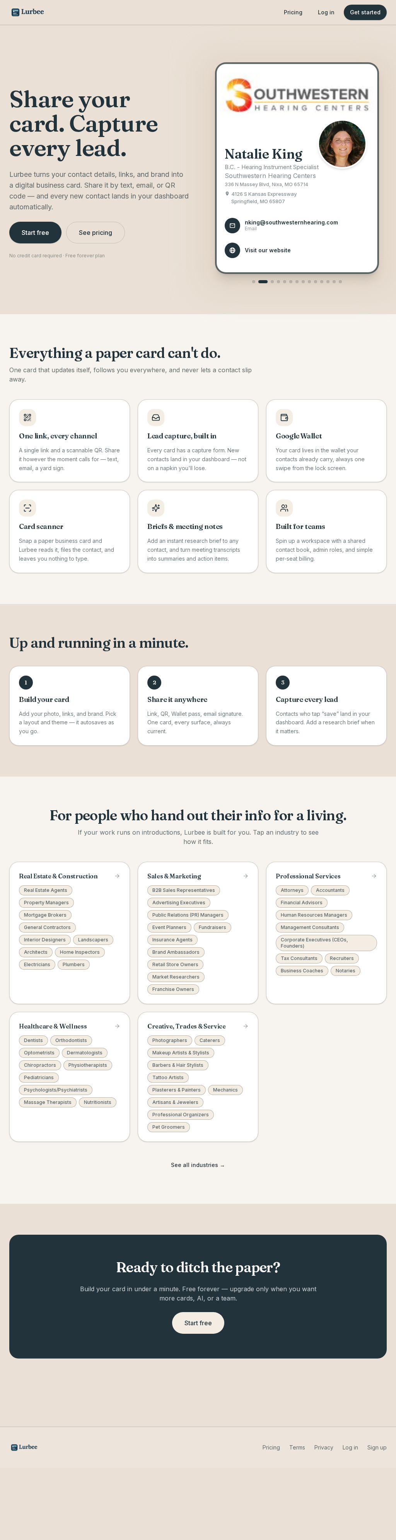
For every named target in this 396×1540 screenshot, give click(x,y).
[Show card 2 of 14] (263, 281)
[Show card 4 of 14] (278, 281)
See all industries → (198, 1165)
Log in (326, 12)
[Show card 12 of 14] (327, 281)
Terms (297, 1447)
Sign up (377, 1447)
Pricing (293, 12)
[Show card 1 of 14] (253, 281)
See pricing (95, 232)
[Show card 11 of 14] (321, 281)
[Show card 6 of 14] (290, 281)
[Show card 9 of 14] (309, 281)
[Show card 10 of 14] (315, 281)
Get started (365, 12)
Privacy (323, 1447)
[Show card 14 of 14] (340, 281)
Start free (35, 232)
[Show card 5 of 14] (284, 281)
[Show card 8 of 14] (303, 281)
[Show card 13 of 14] (334, 281)
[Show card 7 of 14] (297, 281)
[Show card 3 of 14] (272, 281)
